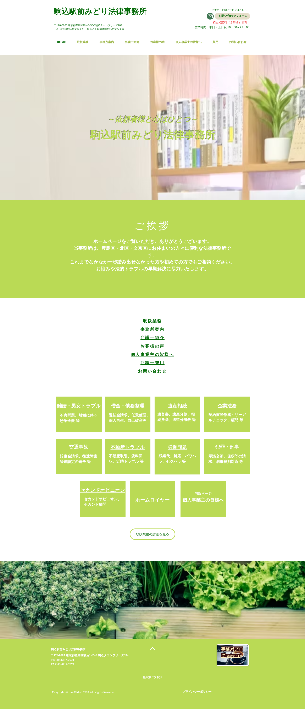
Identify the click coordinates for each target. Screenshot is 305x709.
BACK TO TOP (152, 678)
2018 (86, 692)
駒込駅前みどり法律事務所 (100, 11)
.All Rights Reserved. (102, 692)
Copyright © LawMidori (67, 692)
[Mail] (210, 16)
